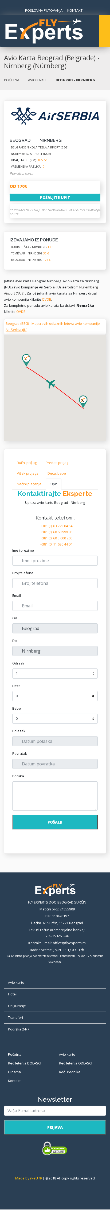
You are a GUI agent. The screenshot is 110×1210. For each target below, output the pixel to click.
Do (14, 640)
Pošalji (55, 822)
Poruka (18, 776)
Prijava (55, 1127)
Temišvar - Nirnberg (30, 253)
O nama (14, 1072)
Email (16, 595)
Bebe (16, 708)
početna (11, 80)
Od (14, 618)
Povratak (19, 753)
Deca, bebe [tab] (57, 473)
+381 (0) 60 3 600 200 (56, 538)
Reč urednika (69, 1072)
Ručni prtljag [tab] (27, 462)
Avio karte (67, 1054)
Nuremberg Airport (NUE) (31, 154)
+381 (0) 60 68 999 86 (56, 532)
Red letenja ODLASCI (75, 1063)
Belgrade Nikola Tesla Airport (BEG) (39, 147)
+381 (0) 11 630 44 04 (56, 544)
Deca (16, 685)
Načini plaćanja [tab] (29, 484)
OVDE (46, 299)
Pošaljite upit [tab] (55, 197)
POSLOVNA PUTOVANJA (43, 10)
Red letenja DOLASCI (24, 1063)
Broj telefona (22, 572)
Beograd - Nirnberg (30, 260)
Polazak (18, 730)
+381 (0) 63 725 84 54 (56, 525)
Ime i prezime (23, 550)
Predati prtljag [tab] (57, 462)
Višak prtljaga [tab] (27, 473)
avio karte (37, 80)
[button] (83, 402)
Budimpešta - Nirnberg (32, 247)
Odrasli (18, 663)
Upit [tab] (53, 484)
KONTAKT (74, 10)
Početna (14, 1054)
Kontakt (14, 1080)
